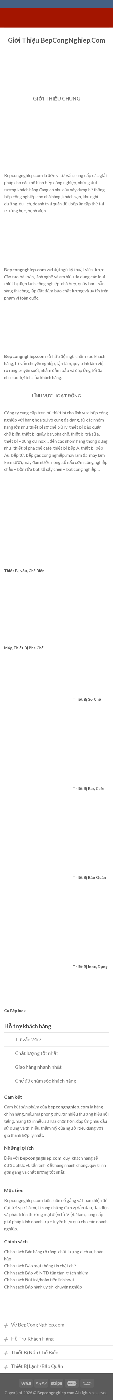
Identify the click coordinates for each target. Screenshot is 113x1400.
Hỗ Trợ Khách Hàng (28, 1339)
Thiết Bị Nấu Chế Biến (30, 1353)
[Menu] (7, 18)
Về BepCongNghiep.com (33, 1325)
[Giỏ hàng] (106, 18)
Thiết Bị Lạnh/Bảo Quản (33, 1367)
